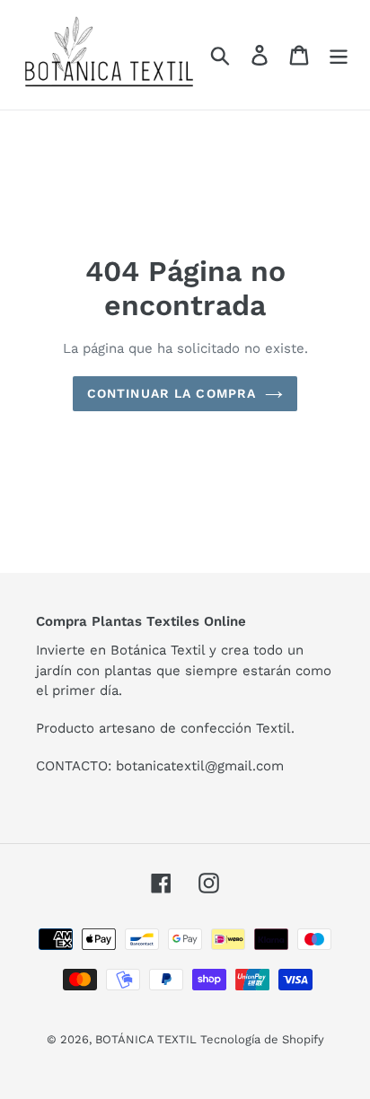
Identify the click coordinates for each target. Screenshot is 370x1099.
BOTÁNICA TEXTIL (147, 1039)
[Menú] (338, 55)
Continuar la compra (171, 393)
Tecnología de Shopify (262, 1039)
